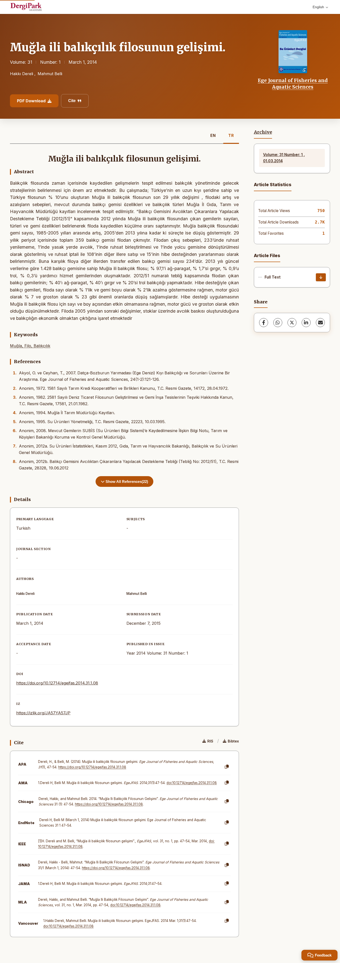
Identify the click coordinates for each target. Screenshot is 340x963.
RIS (210, 741)
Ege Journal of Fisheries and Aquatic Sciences (293, 83)
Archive (263, 132)
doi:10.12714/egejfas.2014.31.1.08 (192, 783)
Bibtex (233, 741)
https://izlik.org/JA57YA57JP (43, 712)
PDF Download (31, 100)
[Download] (321, 277)
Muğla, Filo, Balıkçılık (30, 345)
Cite (72, 101)
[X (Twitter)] (291, 322)
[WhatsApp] (277, 322)
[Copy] (227, 767)
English (318, 7)
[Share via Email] (320, 322)
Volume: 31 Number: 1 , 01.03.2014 (284, 157)
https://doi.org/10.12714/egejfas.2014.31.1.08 (57, 682)
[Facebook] (263, 322)
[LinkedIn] (306, 322)
